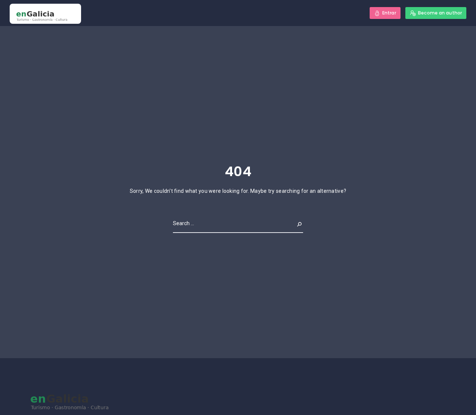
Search (293, 223)
